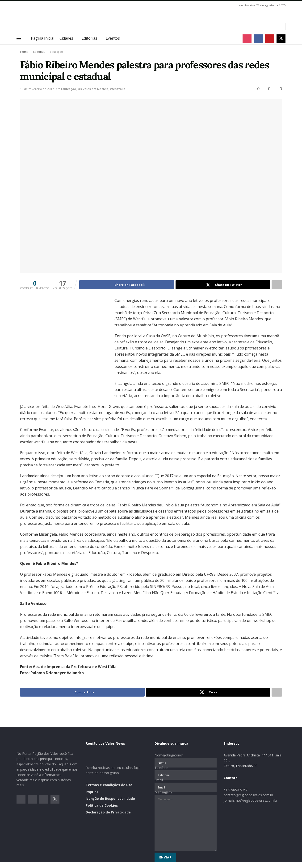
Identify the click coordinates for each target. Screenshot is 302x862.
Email (159, 780)
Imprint (92, 791)
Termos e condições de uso (109, 785)
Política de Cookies (102, 805)
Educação (56, 52)
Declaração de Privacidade (108, 812)
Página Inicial (42, 38)
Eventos (113, 38)
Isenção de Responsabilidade (110, 798)
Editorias (89, 38)
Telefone (161, 767)
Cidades (66, 38)
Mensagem (163, 792)
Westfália (118, 89)
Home (24, 52)
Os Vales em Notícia (93, 89)
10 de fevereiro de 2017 (37, 89)
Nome (169, 755)
